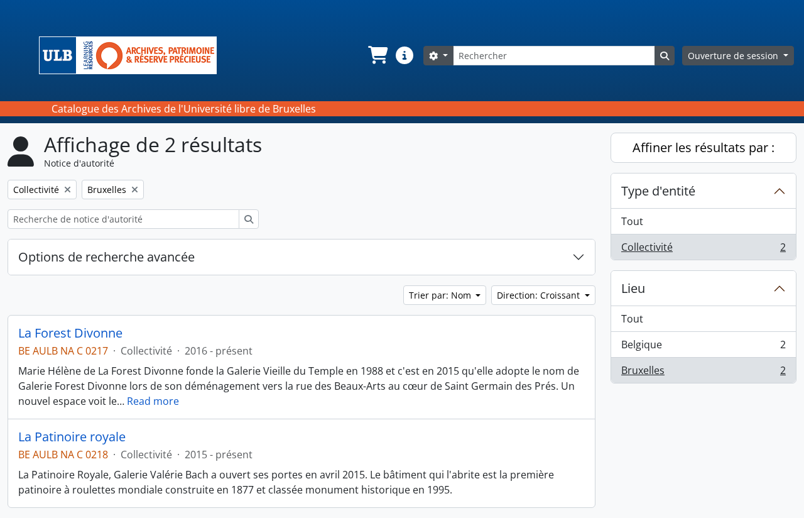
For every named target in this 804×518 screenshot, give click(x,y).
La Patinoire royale (72, 436)
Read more (153, 401)
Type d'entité (658, 190)
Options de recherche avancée (106, 256)
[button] (377, 55)
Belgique (703, 348)
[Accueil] (133, 55)
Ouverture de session (734, 56)
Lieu (633, 288)
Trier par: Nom (441, 295)
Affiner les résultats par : (703, 147)
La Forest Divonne (70, 333)
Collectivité (703, 250)
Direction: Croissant (539, 295)
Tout (632, 221)
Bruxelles (703, 373)
